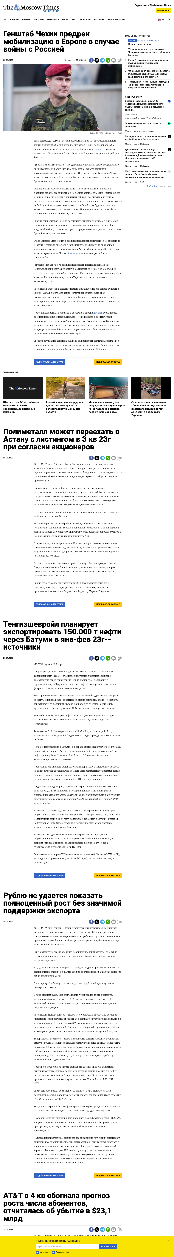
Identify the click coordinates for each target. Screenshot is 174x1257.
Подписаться (87, 644)
